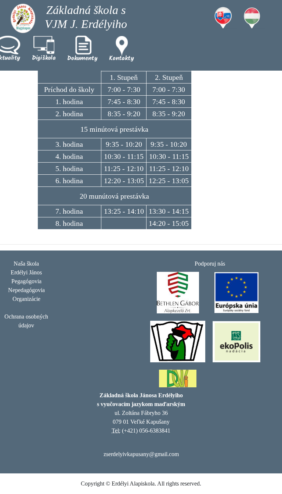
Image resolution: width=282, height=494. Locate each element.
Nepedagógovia (26, 290)
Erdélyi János (26, 272)
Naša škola (26, 263)
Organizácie (26, 299)
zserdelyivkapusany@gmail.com (141, 454)
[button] (44, 48)
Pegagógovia (26, 281)
